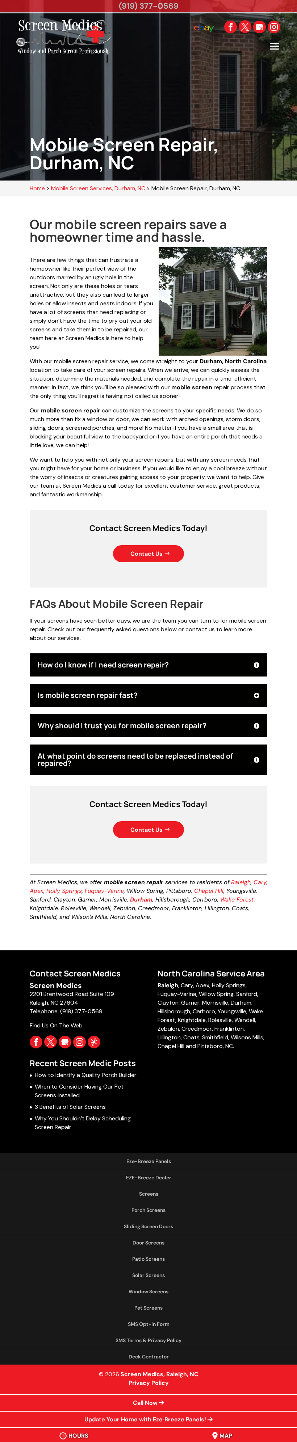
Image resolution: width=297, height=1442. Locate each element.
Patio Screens (148, 1259)
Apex (36, 891)
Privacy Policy (149, 1383)
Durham (241, 1002)
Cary (260, 882)
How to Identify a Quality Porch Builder (86, 1075)
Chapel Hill (208, 891)
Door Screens (148, 1242)
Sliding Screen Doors (148, 1226)
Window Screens (148, 1291)
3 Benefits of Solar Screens (70, 1107)
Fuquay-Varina (104, 891)
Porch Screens (148, 1210)
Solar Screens (148, 1275)
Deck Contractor (149, 1356)
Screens (148, 1194)
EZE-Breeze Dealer (148, 1177)
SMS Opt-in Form (149, 1324)
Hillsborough (174, 1011)
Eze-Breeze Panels (148, 1161)
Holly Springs (64, 891)
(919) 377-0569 (149, 6)
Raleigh (241, 882)
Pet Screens (148, 1308)
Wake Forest (237, 899)
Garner (190, 1002)
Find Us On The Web (56, 1025)
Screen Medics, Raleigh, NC (159, 1374)
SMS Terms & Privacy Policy (148, 1340)
